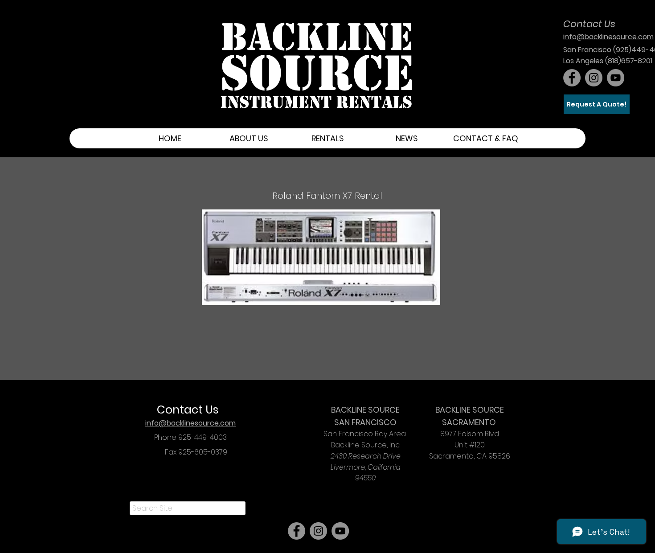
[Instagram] (593, 77)
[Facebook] (572, 77)
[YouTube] (615, 77)
